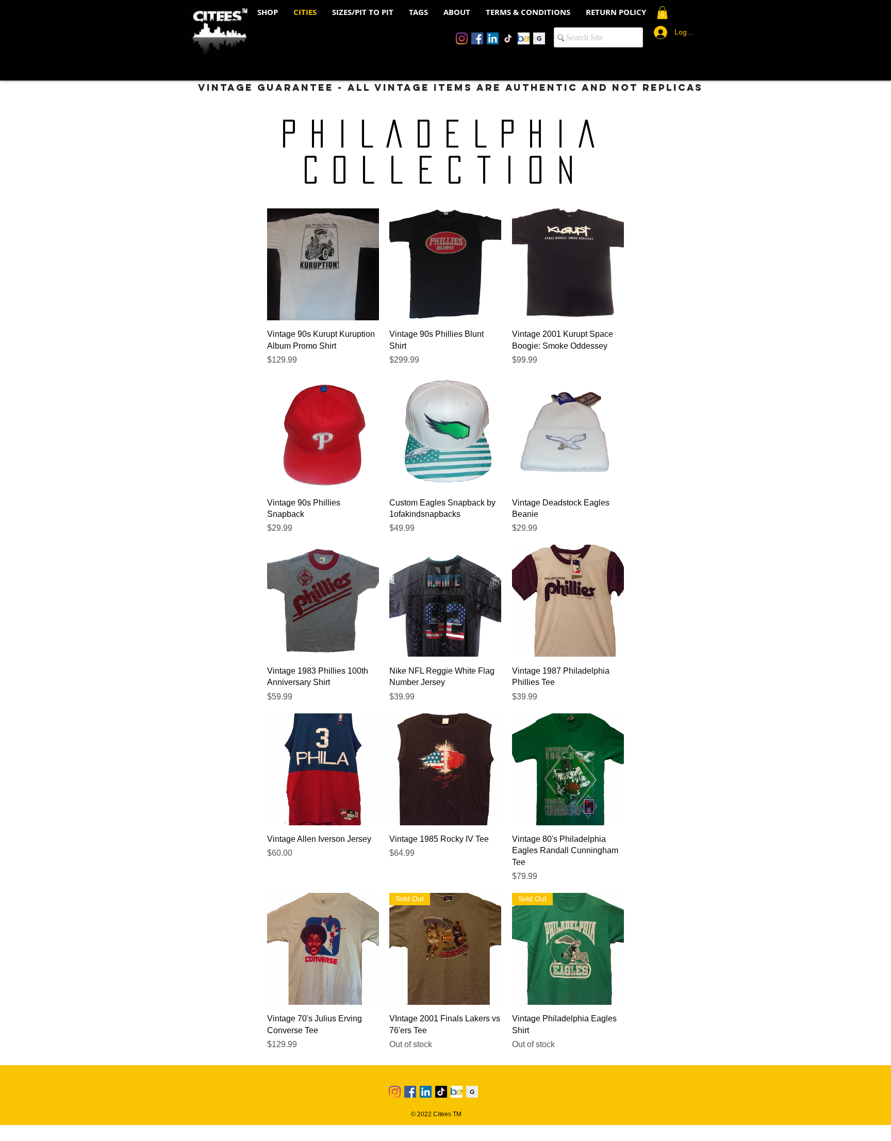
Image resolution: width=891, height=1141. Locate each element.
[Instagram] (462, 38)
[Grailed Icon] (539, 38)
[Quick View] (323, 264)
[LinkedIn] (493, 38)
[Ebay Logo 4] (524, 38)
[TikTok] (508, 38)
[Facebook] (477, 38)
